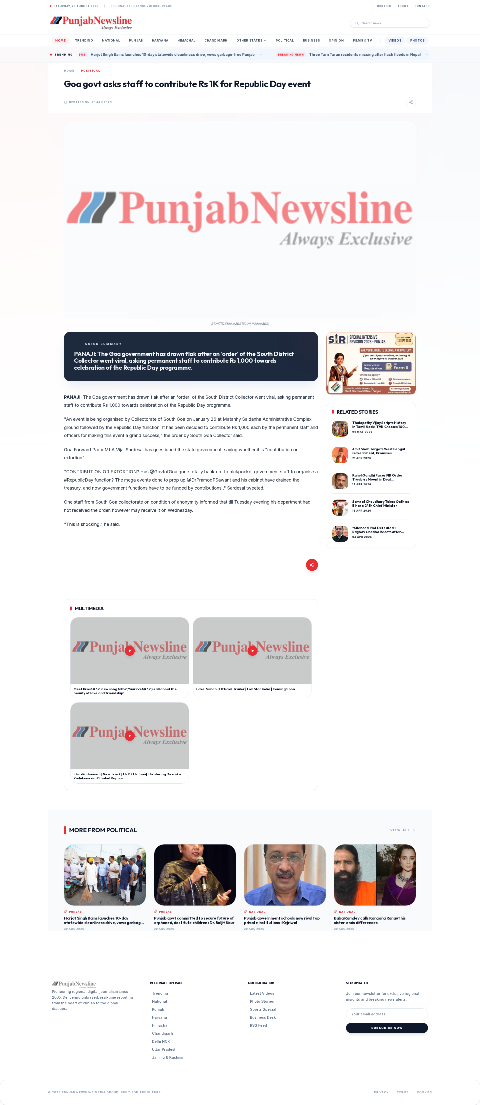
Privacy (381, 1092)
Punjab (136, 40)
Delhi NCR (161, 1041)
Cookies (424, 1092)
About (403, 6)
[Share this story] (411, 102)
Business (311, 40)
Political (285, 40)
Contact (422, 6)
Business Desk (263, 1017)
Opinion (336, 40)
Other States (249, 40)
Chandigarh (216, 40)
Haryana (160, 40)
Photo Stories (262, 1001)
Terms (403, 1092)
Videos (395, 40)
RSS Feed (384, 6)
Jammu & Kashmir (168, 1057)
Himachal (187, 40)
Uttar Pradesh (164, 1049)
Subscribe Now (387, 1028)
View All (400, 830)
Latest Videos (262, 993)
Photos (417, 40)
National (111, 40)
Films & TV (362, 40)
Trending (84, 40)
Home (60, 40)
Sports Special (263, 1009)
